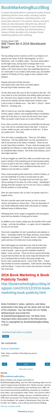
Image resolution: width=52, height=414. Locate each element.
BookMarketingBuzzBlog (25, 7)
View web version (26, 369)
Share (6, 336)
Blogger (31, 411)
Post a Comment (10, 348)
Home (26, 364)
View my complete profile (11, 406)
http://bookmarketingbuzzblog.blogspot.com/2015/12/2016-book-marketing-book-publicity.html (26, 288)
